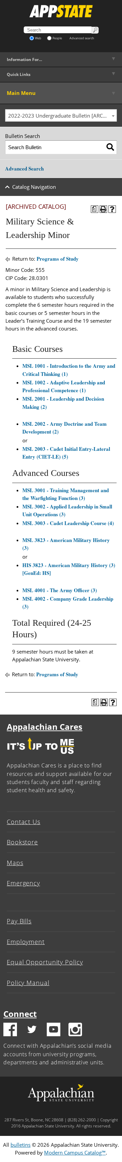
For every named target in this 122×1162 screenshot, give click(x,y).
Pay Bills (19, 921)
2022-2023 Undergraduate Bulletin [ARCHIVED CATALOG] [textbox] (62, 115)
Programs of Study (58, 258)
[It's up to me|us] (41, 755)
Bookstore (22, 842)
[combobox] (61, 115)
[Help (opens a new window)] (112, 209)
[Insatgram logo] (75, 1030)
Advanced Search (24, 168)
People (57, 38)
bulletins (20, 1144)
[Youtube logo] (53, 1030)
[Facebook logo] (10, 1030)
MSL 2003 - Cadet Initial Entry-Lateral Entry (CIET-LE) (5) (66, 452)
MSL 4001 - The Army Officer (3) (59, 590)
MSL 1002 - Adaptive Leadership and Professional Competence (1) (63, 386)
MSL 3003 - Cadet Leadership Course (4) (68, 523)
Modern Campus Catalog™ (75, 1152)
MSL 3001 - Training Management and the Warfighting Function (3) (65, 494)
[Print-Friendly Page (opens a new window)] (103, 209)
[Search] (110, 147)
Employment (26, 942)
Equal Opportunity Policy (45, 962)
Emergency (23, 883)
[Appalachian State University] (61, 11)
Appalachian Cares (44, 726)
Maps (15, 863)
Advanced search (81, 38)
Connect (20, 1013)
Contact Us (23, 822)
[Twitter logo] (32, 1030)
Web (38, 38)
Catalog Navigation (34, 186)
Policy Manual (28, 983)
